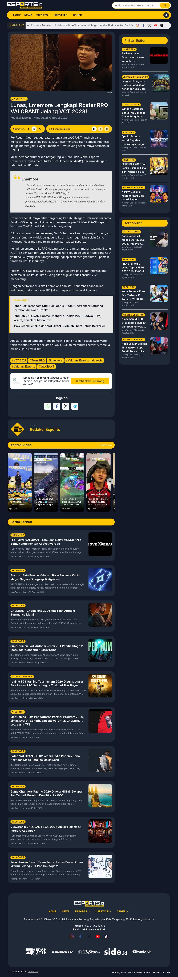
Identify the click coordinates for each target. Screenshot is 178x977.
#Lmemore (55, 360)
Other (77, 15)
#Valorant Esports (23, 366)
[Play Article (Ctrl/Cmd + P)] (94, 128)
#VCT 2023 (19, 360)
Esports (42, 15)
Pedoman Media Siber (139, 972)
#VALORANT (46, 366)
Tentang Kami (119, 972)
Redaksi (157, 972)
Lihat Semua (106, 445)
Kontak (166, 972)
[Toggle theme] (166, 15)
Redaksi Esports (20, 118)
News (28, 15)
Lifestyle (61, 15)
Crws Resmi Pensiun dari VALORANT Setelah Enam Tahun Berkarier (59, 326)
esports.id (33, 971)
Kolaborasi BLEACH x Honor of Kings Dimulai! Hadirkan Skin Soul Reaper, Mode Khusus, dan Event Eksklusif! (98, 25)
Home (17, 15)
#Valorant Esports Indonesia (84, 360)
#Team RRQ (37, 360)
